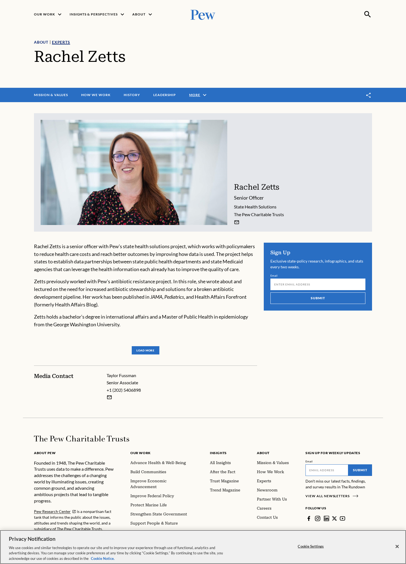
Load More (145, 350)
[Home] (81, 439)
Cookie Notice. (103, 558)
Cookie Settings (311, 546)
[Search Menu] (367, 14)
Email (274, 275)
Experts (61, 42)
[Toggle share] (368, 95)
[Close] (397, 547)
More (194, 95)
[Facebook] (308, 518)
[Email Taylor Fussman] (109, 397)
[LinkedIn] (326, 518)
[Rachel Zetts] (236, 222)
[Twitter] (334, 518)
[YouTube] (342, 518)
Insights (218, 453)
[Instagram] (317, 518)
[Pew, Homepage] (203, 14)
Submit (318, 298)
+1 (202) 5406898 (124, 390)
